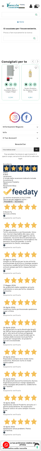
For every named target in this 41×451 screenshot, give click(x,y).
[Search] (36, 14)
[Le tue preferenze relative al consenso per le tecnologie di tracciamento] (37, 447)
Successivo (19, 202)
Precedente (8, 202)
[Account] (31, 7)
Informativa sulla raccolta (15, 448)
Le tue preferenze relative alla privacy (23, 444)
